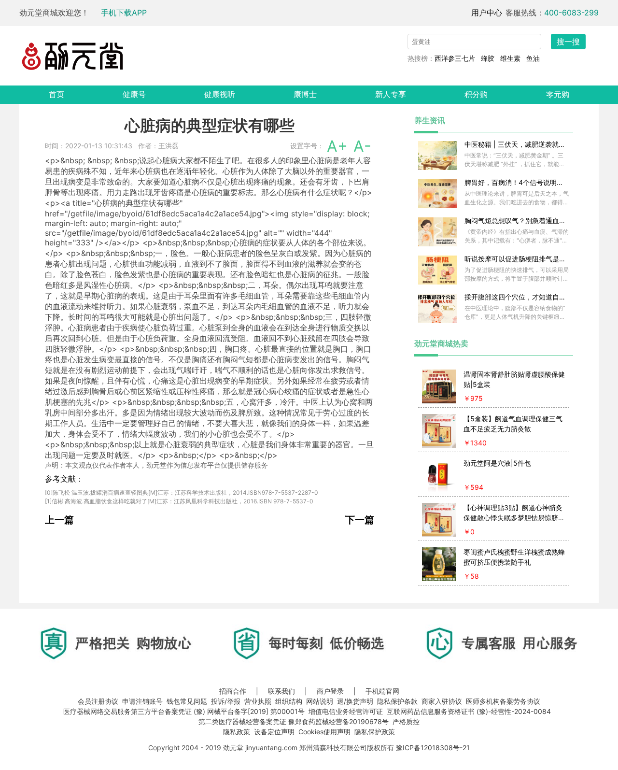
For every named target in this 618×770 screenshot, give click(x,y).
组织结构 (288, 701)
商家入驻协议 (441, 701)
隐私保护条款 (397, 701)
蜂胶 (487, 58)
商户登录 (330, 691)
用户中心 (486, 12)
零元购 (557, 94)
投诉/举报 (225, 701)
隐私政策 (236, 731)
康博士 (305, 94)
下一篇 (359, 520)
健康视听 (219, 94)
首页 (56, 94)
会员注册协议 (98, 701)
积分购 (476, 94)
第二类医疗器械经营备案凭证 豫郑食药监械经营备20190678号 (293, 721)
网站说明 (319, 701)
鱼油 (533, 58)
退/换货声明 (355, 701)
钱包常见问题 (187, 701)
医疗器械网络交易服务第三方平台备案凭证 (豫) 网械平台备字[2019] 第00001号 (184, 711)
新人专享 (390, 94)
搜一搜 (568, 41)
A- (362, 146)
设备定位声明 (274, 731)
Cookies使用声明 (324, 731)
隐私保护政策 (374, 731)
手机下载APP (124, 12)
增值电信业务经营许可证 (346, 711)
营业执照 (257, 701)
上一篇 (59, 520)
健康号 (134, 94)
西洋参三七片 (455, 58)
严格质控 (406, 721)
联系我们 (281, 691)
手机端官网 (382, 691)
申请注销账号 (142, 701)
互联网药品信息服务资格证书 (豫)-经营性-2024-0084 (469, 711)
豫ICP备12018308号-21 (433, 747)
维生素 (510, 58)
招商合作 (232, 691)
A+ (337, 146)
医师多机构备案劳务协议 (503, 701)
